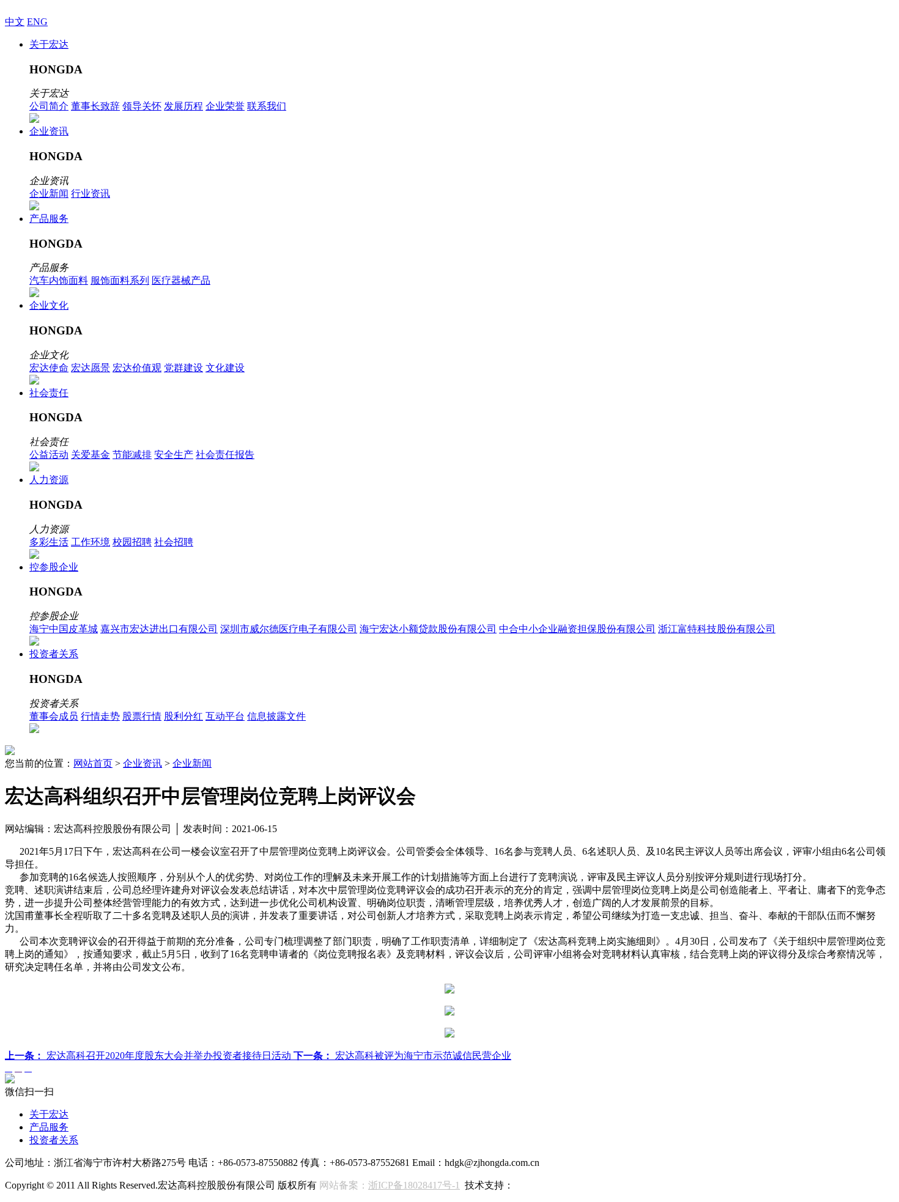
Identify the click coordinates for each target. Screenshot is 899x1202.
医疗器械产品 (181, 280)
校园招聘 (132, 542)
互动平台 (225, 716)
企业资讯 (48, 131)
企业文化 (48, 305)
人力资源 (48, 479)
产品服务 (48, 218)
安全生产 (173, 454)
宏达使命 (48, 368)
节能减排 (132, 454)
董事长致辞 (95, 106)
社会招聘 (173, 542)
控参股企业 (53, 567)
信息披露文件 (276, 716)
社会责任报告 (225, 454)
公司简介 (48, 106)
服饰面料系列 (120, 280)
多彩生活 (48, 542)
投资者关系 (53, 654)
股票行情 (141, 716)
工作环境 (90, 542)
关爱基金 (90, 454)
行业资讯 (90, 193)
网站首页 (93, 763)
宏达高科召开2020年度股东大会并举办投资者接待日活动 (149, 1055)
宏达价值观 (137, 368)
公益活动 (48, 454)
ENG (37, 22)
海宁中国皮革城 (63, 629)
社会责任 (48, 393)
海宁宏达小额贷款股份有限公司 (428, 629)
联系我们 (266, 106)
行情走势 (100, 716)
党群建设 (183, 368)
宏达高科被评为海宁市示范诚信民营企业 (402, 1055)
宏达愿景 (90, 368)
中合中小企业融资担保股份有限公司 (577, 629)
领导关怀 (141, 106)
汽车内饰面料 (58, 280)
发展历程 (183, 106)
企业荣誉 (225, 106)
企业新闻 (48, 193)
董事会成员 (53, 716)
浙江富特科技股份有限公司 (716, 629)
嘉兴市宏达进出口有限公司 (159, 629)
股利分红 (183, 716)
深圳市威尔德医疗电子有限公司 (288, 629)
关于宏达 (48, 44)
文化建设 (225, 368)
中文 (14, 22)
